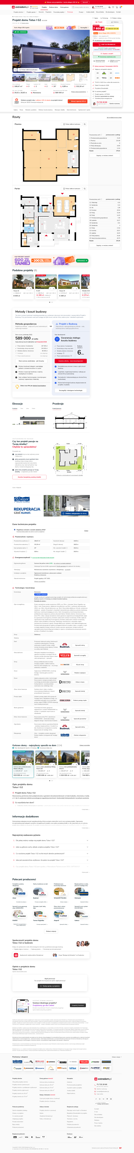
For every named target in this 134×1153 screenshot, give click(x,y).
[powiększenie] (85, 124)
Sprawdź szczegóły (80, 655)
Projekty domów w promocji (48, 1110)
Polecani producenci (18, 1127)
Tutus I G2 (25, 16)
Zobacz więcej (80, 682)
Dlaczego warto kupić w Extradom (77, 1110)
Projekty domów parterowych (20, 1085)
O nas (96, 1112)
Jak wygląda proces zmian (114, 117)
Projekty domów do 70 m (20, 1096)
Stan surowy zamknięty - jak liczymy (31, 361)
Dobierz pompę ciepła (80, 700)
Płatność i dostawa (72, 1116)
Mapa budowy (71, 1093)
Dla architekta (100, 12)
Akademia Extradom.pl (46, 1116)
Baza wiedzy (16, 1124)
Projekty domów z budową (47, 1101)
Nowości (41, 12)
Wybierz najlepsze (80, 673)
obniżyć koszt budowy (39, 386)
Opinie (41, 1113)
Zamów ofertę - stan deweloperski (71, 361)
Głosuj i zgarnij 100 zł (78, 101)
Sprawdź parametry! (80, 719)
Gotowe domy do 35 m (47, 1085)
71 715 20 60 (99, 6)
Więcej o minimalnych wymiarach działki (69, 475)
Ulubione (69, 1082)
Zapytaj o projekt (108, 53)
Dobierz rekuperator (80, 735)
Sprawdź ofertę (80, 645)
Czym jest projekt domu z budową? (50, 1098)
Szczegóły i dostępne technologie (70, 390)
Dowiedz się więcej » (40, 601)
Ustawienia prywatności (74, 1127)
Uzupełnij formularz (78, 1005)
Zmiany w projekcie (17, 1113)
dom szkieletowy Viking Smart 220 (45, 768)
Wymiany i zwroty (72, 1119)
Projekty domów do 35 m (20, 1093)
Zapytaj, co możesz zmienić (104, 155)
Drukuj (86, 531)
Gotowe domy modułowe (47, 1082)
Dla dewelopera (110, 12)
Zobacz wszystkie (85, 745)
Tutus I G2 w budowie (22, 942)
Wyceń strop (80, 665)
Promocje (70, 12)
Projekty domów (18, 16)
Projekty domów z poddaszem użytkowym (24, 1087)
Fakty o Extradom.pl (45, 1119)
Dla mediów (97, 1126)
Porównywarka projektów (74, 1085)
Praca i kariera (98, 1123)
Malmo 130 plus (22, 768)
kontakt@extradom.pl (103, 1091)
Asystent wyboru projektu (74, 1088)
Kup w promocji (108, 44)
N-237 (38, 291)
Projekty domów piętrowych (20, 1090)
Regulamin (70, 1122)
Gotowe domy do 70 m (47, 1088)
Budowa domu (53, 7)
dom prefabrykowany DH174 (68, 768)
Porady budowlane (17, 1122)
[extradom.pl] (20, 7)
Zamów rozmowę (114, 103)
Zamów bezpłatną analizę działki (29, 477)
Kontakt (118, 12)
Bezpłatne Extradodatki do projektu (77, 1113)
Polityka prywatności (73, 1124)
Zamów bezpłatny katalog (19, 1110)
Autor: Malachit (16, 487)
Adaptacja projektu (17, 1119)
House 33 (62, 291)
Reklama (96, 1120)
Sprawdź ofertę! (80, 691)
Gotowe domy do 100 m (47, 1090)
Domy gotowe (64, 7)
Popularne (48, 12)
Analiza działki (90, 12)
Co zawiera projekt (17, 1116)
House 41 (16, 291)
